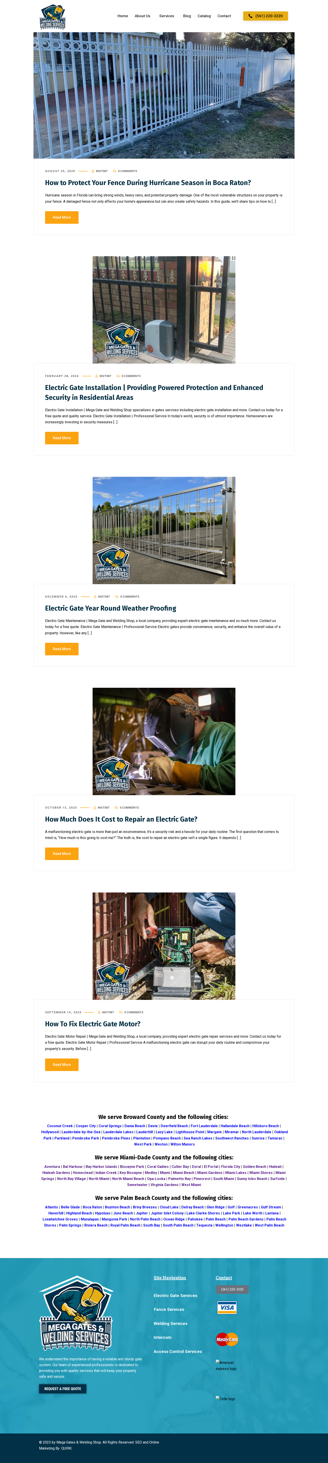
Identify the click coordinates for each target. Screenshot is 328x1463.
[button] (143, 16)
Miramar (232, 1132)
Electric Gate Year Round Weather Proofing (110, 608)
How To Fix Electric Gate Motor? (93, 1024)
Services (166, 16)
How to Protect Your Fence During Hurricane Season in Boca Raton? (148, 183)
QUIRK (66, 1448)
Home (123, 16)
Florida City (230, 1167)
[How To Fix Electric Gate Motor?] (164, 946)
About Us (142, 16)
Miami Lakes (236, 1173)
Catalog (204, 16)
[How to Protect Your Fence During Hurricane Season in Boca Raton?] (164, 95)
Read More (62, 217)
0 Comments (127, 171)
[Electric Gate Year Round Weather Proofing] (164, 530)
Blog (187, 16)
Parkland (61, 1138)
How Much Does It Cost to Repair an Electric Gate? (121, 819)
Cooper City (86, 1126)
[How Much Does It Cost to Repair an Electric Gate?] (164, 741)
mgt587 (101, 171)
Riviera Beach (96, 1225)
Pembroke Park (85, 1138)
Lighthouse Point (190, 1132)
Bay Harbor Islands (101, 1167)
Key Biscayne (131, 1173)
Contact (224, 16)
